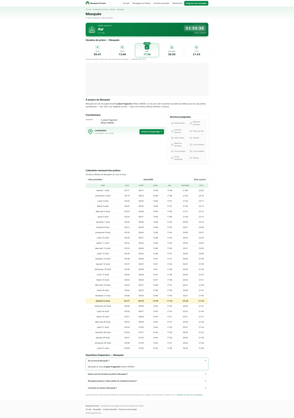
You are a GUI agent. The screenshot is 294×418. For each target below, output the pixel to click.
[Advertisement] (147, 79)
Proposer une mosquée (196, 3)
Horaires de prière (161, 3)
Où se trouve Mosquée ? (98, 361)
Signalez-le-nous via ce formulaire (189, 395)
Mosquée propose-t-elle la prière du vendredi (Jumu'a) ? (112, 381)
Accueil (126, 3)
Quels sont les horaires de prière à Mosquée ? (108, 374)
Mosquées (97, 409)
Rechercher (177, 3)
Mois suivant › (200, 179)
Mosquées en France (141, 3)
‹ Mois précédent (94, 179)
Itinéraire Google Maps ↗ (151, 132)
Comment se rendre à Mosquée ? (102, 388)
